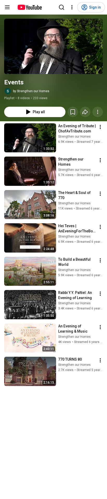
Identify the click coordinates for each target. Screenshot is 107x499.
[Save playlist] (73, 112)
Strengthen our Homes (74, 136)
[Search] (61, 7)
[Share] (85, 112)
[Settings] (72, 7)
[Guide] (7, 7)
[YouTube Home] (29, 7)
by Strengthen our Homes (31, 91)
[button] (53, 46)
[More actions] (97, 112)
